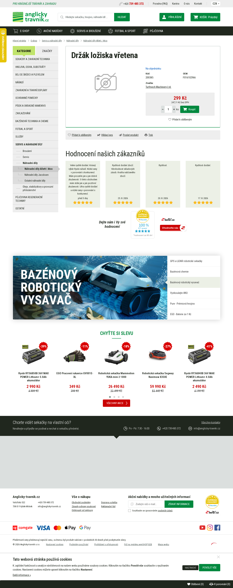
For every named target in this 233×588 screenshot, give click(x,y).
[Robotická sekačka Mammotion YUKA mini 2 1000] (116, 356)
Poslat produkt (131, 135)
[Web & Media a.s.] (214, 544)
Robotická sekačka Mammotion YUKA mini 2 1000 (116, 375)
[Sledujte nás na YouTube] (202, 529)
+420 (133, 3)
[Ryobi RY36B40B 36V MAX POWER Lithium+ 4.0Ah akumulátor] (199, 356)
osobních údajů (165, 510)
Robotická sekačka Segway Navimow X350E (158, 375)
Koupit (192, 109)
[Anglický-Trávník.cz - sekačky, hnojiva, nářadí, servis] (31, 21)
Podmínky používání (78, 544)
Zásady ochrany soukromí (84, 506)
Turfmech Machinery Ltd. (158, 87)
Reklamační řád (108, 506)
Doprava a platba (109, 502)
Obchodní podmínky (81, 502)
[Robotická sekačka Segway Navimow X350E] (158, 356)
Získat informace (179, 504)
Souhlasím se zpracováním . (152, 510)
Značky (47, 51)
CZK (215, 3)
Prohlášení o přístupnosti (106, 544)
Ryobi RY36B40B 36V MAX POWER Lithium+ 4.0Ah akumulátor (199, 377)
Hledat (122, 17)
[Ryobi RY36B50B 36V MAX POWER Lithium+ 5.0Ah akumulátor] (33, 356)
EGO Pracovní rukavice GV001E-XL (74, 375)
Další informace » (22, 575)
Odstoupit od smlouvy (82, 510)
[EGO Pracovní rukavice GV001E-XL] (75, 356)
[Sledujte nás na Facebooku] (217, 529)
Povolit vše (210, 567)
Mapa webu (163, 544)
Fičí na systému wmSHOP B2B (138, 544)
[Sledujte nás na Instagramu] (210, 529)
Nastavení (190, 567)
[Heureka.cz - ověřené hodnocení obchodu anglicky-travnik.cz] (143, 224)
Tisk (151, 135)
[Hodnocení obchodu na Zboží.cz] (173, 228)
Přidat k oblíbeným (182, 119)
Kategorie (24, 51)
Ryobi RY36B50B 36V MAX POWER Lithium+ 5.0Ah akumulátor (33, 377)
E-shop (24, 31)
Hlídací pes (107, 135)
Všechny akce (114, 403)
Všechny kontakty (210, 422)
